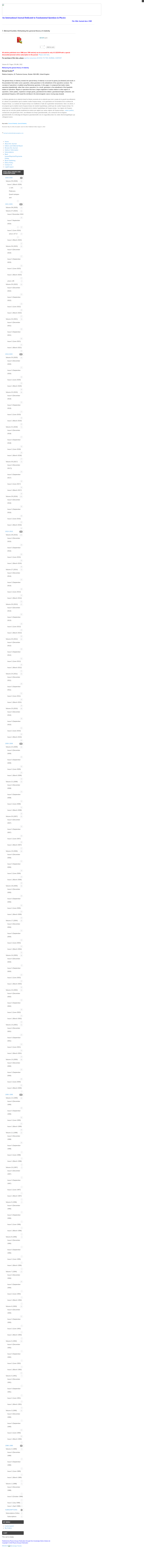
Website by (5, 1546)
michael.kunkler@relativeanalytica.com (13, 133)
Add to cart (50, 47)
